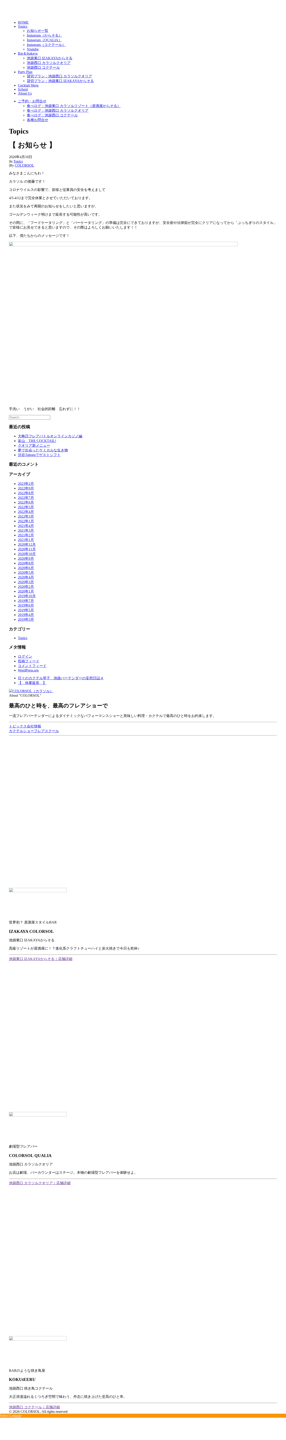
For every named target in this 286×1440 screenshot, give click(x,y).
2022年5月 (26, 507)
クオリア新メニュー (34, 445)
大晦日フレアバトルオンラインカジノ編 (50, 436)
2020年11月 (27, 549)
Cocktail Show (28, 85)
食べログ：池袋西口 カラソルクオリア (57, 110)
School (23, 89)
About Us (25, 93)
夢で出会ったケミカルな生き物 (43, 450)
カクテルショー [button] (21, 731)
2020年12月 (27, 544)
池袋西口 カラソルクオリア (49, 63)
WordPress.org (28, 670)
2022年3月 (26, 516)
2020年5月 (26, 572)
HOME (23, 22)
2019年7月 (26, 601)
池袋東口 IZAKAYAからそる (49, 58)
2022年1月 (26, 521)
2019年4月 (26, 615)
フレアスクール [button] (46, 731)
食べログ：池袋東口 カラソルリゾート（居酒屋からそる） (74, 106)
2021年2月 (26, 535)
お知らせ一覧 (37, 31)
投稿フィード (28, 661)
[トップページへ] (143, 691)
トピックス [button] (18, 726)
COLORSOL (24, 165)
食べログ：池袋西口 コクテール (52, 115)
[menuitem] (147, 23)
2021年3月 (26, 530)
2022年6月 (26, 502)
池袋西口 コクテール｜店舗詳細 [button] (34, 1407)
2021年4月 (26, 526)
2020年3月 (26, 582)
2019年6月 (26, 605)
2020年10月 (27, 554)
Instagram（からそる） (44, 35)
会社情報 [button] (34, 726)
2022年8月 (26, 493)
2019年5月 (26, 610)
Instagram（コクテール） (46, 45)
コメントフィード (32, 666)
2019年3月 (26, 619)
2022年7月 (26, 498)
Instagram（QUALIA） (44, 40)
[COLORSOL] (143, 8)
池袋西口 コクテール (43, 67)
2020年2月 (26, 587)
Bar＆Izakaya (28, 53)
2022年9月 (26, 488)
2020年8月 (26, 563)
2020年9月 (26, 558)
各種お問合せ (37, 120)
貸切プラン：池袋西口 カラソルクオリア (59, 76)
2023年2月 (26, 484)
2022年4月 (26, 512)
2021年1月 (26, 540)
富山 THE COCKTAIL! (37, 441)
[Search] (29, 417)
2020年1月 (26, 591)
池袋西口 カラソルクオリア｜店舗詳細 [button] (40, 1183)
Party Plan (25, 72)
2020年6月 (26, 568)
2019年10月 (27, 596)
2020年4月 (26, 577)
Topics (22, 26)
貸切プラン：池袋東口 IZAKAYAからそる (60, 81)
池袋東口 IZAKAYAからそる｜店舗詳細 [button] (40, 959)
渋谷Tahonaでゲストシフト (39, 455)
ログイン (25, 656)
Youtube (33, 49)
